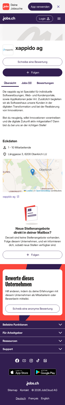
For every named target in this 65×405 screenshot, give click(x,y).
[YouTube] (24, 360)
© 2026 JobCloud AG (44, 390)
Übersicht (10, 82)
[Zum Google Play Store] (45, 372)
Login (42, 18)
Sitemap (12, 390)
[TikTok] (38, 360)
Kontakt (24, 390)
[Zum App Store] (19, 372)
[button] (32, 325)
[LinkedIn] (45, 360)
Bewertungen (45, 82)
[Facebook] (17, 360)
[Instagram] (31, 360)
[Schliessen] (58, 7)
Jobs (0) (27, 82)
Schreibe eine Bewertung (32, 61)
